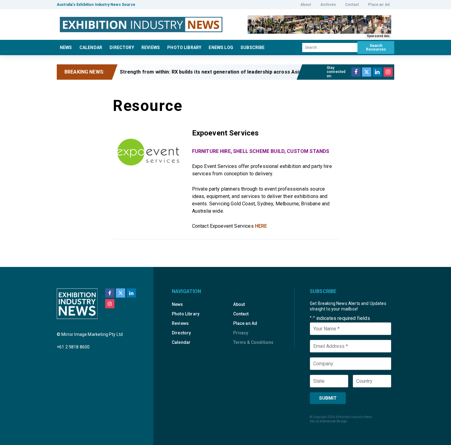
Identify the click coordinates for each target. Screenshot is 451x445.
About (305, 4)
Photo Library (184, 47)
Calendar (90, 47)
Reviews (150, 47)
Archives (328, 4)
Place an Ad (379, 4)
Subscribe (252, 47)
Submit (328, 398)
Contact (352, 4)
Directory (122, 47)
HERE (261, 226)
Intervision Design (333, 421)
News (66, 47)
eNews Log (221, 47)
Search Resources (376, 47)
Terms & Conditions (253, 342)
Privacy (241, 332)
